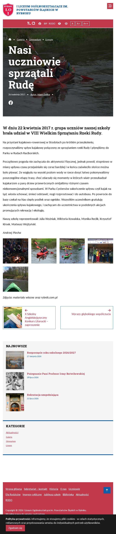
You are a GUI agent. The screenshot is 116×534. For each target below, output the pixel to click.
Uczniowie (74, 489)
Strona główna (14, 489)
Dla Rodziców (13, 494)
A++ (86, 23)
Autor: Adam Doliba (40, 94)
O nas (63, 489)
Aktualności (12, 432)
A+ (78, 23)
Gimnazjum (35, 39)
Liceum (49, 39)
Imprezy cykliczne (32, 494)
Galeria (21, 39)
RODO (52, 23)
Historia (53, 489)
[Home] (9, 39)
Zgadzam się (15, 528)
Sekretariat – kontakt (35, 489)
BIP (45, 23)
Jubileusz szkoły (52, 494)
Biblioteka (68, 494)
